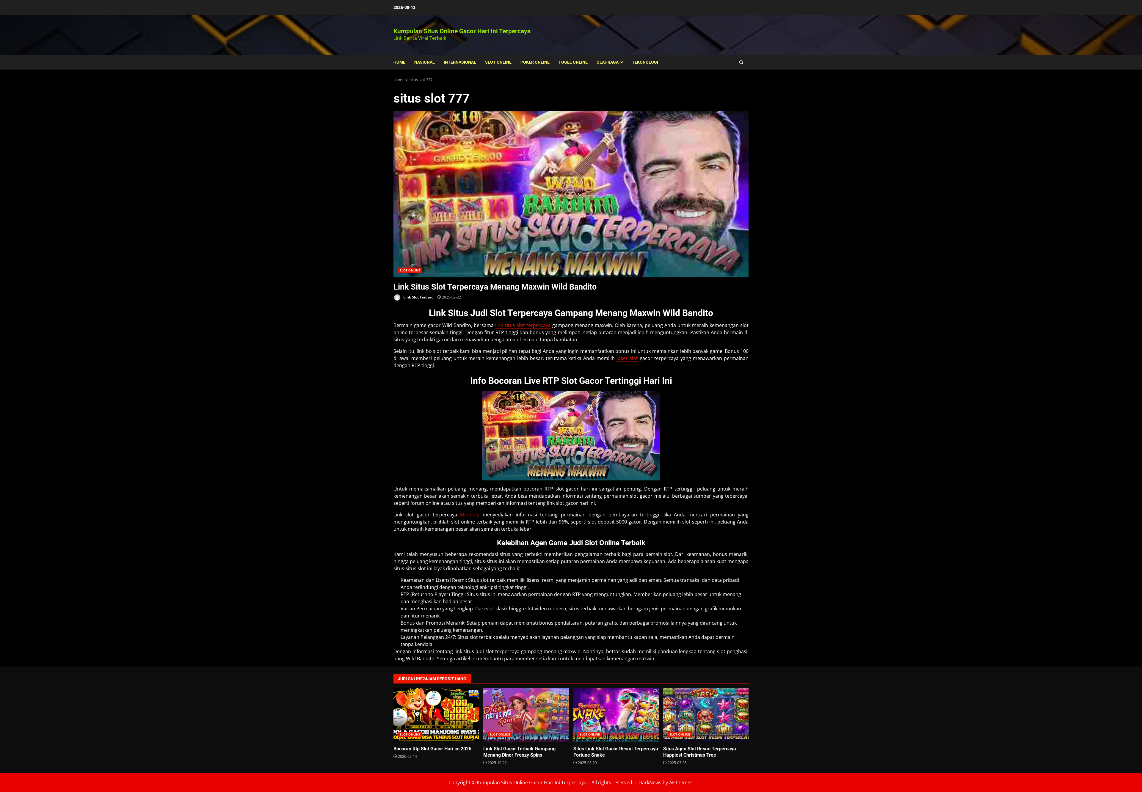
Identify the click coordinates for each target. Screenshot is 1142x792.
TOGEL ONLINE (573, 62)
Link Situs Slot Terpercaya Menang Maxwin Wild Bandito (571, 194)
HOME (399, 62)
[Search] (741, 62)
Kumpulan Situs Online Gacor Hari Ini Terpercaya (462, 31)
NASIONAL (424, 62)
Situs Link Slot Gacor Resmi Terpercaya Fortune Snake (616, 714)
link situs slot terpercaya (523, 325)
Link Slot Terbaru (418, 297)
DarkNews (650, 782)
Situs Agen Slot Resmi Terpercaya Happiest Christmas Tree (706, 714)
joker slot (627, 358)
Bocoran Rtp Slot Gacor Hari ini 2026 (436, 714)
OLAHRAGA (608, 62)
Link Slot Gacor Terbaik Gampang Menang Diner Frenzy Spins (526, 714)
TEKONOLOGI (645, 62)
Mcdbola (469, 514)
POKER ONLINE (535, 62)
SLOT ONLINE (498, 62)
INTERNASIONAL (460, 62)
